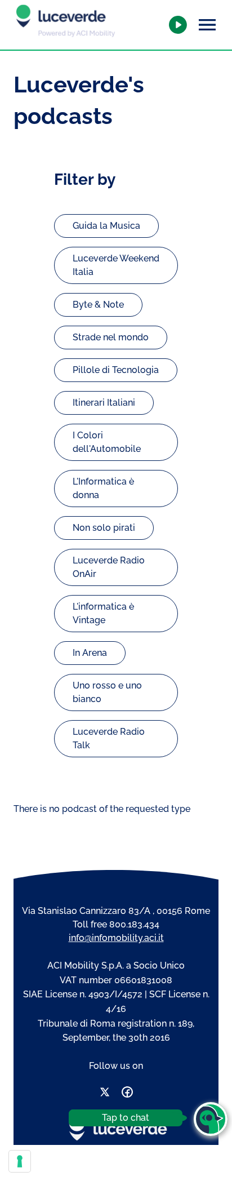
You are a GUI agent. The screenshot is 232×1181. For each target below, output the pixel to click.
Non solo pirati (104, 527)
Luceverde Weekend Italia (116, 265)
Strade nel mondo (111, 337)
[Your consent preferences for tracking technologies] (19, 1161)
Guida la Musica (106, 225)
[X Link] (104, 1094)
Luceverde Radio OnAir (109, 567)
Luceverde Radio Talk (109, 738)
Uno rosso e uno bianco (107, 692)
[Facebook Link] (127, 1094)
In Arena (90, 652)
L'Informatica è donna (103, 488)
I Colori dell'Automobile (107, 442)
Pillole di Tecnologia (116, 370)
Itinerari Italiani (104, 402)
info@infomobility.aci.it (116, 938)
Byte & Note (98, 304)
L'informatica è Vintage (103, 613)
